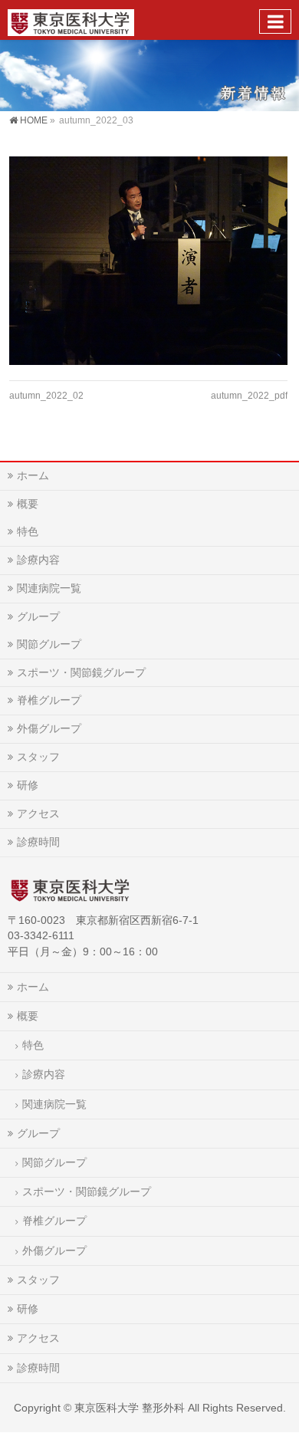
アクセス (38, 813)
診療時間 (38, 842)
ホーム (33, 475)
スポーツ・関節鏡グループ (81, 672)
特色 (27, 531)
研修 (27, 785)
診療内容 (38, 560)
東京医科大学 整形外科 (129, 1408)
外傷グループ (49, 728)
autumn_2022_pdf (249, 395)
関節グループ (49, 644)
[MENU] (275, 21)
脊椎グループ (49, 700)
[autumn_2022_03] (148, 260)
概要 (27, 504)
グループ (38, 616)
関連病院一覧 (49, 588)
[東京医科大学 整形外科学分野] (71, 19)
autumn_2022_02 (46, 395)
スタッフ (38, 757)
